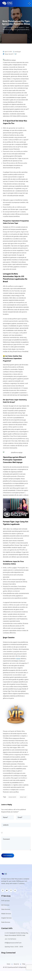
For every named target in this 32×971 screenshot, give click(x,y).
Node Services (5, 922)
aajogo (18, 658)
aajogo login (23, 797)
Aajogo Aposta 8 (9, 54)
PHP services (5, 900)
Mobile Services (6, 913)
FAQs (23, 964)
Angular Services (6, 918)
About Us (16, 964)
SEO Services (5, 905)
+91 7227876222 (10, 939)
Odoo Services (5, 909)
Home (8, 964)
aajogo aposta (12, 797)
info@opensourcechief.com (13, 943)
